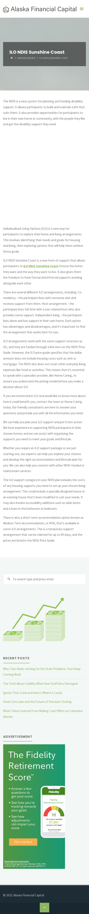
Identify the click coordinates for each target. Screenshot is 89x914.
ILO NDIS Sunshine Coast (40, 266)
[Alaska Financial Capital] (39, 9)
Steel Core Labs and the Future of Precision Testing (37, 702)
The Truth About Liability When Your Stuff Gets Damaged (40, 684)
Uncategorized (26, 58)
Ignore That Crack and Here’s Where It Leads (32, 693)
